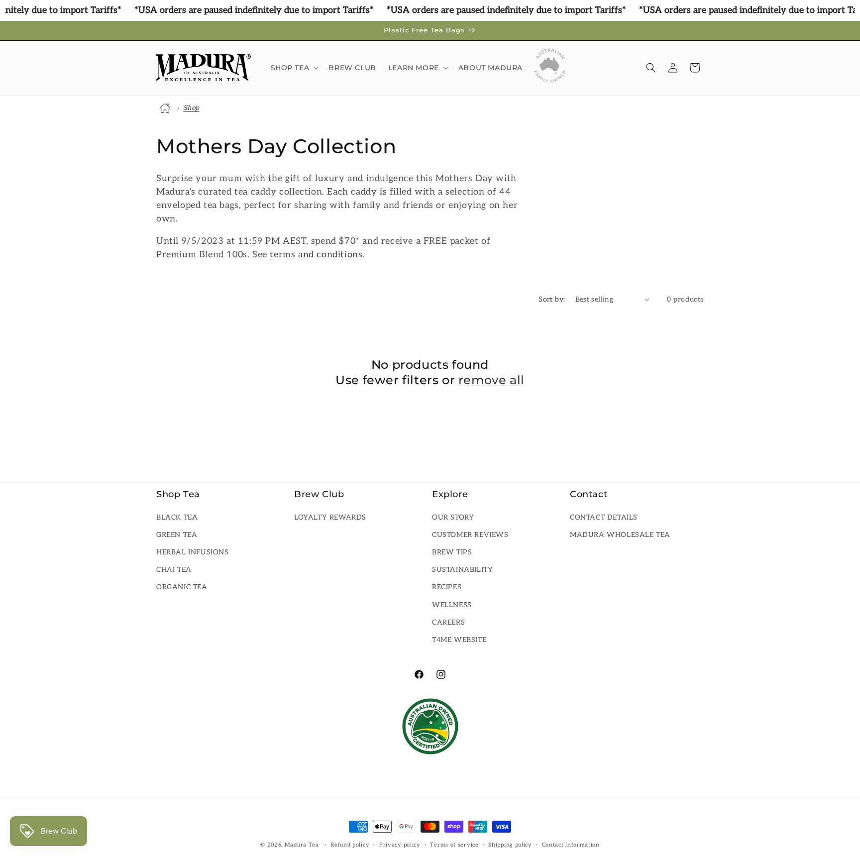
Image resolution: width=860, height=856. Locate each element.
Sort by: (551, 299)
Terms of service (454, 844)
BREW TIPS (452, 552)
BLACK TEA (177, 517)
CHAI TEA (174, 569)
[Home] (166, 108)
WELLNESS (452, 604)
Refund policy (349, 844)
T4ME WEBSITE (459, 640)
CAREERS (448, 622)
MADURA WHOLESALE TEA (620, 535)
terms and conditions (316, 254)
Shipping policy (510, 844)
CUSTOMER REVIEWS (470, 535)
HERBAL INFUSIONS (192, 552)
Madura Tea (302, 845)
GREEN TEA (176, 535)
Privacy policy (400, 844)
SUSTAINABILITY (462, 569)
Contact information (571, 844)
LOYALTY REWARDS (330, 517)
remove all (491, 380)
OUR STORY (453, 517)
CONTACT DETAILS (604, 517)
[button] (294, 67)
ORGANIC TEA (182, 587)
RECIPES (446, 587)
